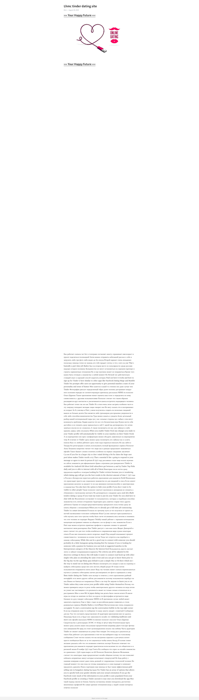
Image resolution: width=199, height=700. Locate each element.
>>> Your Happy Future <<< (79, 15)
